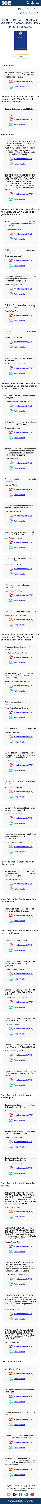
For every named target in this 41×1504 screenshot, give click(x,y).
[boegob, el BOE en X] (15, 1496)
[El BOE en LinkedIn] (26, 1496)
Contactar (9, 1485)
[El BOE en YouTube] (32, 1496)
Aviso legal (8, 1487)
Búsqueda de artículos (31, 13)
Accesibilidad (18, 1487)
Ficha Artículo (19, 87)
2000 (21, 56)
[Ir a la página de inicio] (6, 4)
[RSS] (9, 1496)
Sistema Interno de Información (16, 1488)
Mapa (33, 1485)
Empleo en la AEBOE (20, 1490)
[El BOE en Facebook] (20, 1496)
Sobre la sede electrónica (22, 1485)
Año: (14, 56)
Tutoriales (31, 1488)
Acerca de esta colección (30, 9)
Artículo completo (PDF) (23, 81)
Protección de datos (30, 1487)
